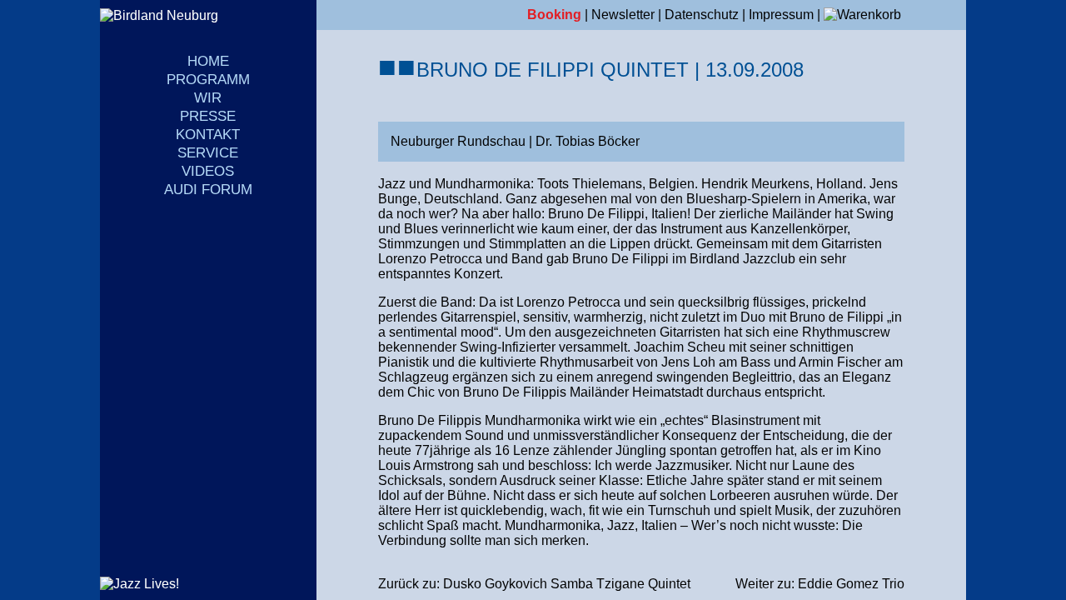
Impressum (781, 15)
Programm (208, 80)
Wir (208, 98)
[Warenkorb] (862, 15)
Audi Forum (208, 190)
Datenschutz (702, 15)
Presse (208, 116)
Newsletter (623, 15)
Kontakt (208, 134)
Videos (208, 171)
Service (207, 153)
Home (208, 61)
